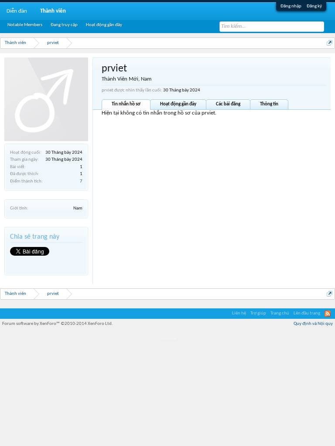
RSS (328, 314)
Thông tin (269, 104)
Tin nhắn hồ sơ (126, 104)
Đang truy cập (64, 25)
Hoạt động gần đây (178, 104)
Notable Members (24, 25)
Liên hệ (239, 313)
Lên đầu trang (307, 313)
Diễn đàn (17, 11)
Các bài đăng (228, 104)
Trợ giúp (258, 313)
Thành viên (53, 11)
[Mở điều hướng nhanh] (329, 43)
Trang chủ (279, 313)
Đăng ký (314, 6)
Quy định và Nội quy (313, 323)
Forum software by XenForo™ (57, 323)
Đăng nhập (290, 6)
